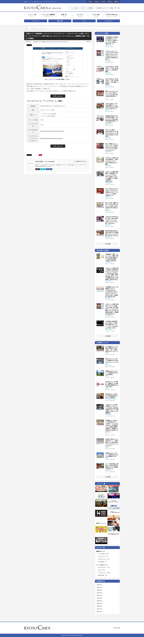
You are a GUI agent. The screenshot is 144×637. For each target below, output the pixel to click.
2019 (98, 603)
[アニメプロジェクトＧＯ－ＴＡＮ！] (114, 530)
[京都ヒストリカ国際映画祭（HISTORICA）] (101, 516)
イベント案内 (39, 28)
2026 (98, 584)
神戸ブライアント (108, 470)
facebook (119, 628)
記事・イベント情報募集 (87, 8)
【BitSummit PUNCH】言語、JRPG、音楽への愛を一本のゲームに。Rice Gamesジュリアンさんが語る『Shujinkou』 (111, 220)
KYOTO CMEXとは (112, 15)
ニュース (55, 28)
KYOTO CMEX (39, 161)
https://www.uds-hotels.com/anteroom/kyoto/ (52, 131)
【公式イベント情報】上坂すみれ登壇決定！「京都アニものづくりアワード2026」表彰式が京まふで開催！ (111, 161)
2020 (98, 600)
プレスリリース (61, 28)
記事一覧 (64, 15)
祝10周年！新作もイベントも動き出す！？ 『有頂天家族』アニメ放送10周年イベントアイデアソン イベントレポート (111, 442)
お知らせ (33, 28)
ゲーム (84, 20)
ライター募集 (74, 8)
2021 (98, 598)
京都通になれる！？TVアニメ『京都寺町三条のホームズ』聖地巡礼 (111, 372)
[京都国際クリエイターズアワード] (101, 491)
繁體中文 (116, 1)
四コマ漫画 (101, 561)
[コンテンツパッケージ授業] (101, 506)
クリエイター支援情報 (48, 15)
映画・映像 (60, 20)
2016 (98, 611)
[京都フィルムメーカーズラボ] (114, 514)
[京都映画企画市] (114, 536)
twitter (117, 628)
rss (114, 628)
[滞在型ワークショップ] (101, 525)
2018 (98, 606)
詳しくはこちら (59, 96)
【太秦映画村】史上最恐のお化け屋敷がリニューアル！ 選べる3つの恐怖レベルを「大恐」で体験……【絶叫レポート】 (111, 40)
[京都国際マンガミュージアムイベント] (114, 519)
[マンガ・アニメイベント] (114, 497)
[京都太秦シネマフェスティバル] (114, 508)
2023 (98, 592)
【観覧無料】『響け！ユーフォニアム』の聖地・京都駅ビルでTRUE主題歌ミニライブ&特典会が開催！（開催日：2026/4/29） (111, 257)
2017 (98, 608)
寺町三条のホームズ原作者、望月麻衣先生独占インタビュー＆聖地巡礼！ (111, 395)
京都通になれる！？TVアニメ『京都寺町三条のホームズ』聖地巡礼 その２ (111, 454)
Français (103, 1)
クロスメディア (108, 20)
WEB (38, 169)
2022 (98, 595)
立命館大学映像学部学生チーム (111, 398)
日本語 (90, 1)
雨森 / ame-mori (108, 72)
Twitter (43, 169)
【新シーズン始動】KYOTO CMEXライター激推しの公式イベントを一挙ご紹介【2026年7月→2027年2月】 (111, 133)
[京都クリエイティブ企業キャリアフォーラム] (101, 532)
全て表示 (108, 243)
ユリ (106, 97)
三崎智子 (107, 352)
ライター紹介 (96, 15)
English (96, 1)
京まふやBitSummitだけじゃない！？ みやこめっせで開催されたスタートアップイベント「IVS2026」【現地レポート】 (111, 192)
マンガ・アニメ (35, 20)
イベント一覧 (32, 15)
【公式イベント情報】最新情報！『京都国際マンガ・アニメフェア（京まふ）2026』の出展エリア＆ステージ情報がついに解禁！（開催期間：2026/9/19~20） (111, 176)
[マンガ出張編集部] (114, 525)
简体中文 (110, 1)
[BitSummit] (101, 543)
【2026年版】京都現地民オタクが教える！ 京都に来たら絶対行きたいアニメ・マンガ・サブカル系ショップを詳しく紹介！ (111, 324)
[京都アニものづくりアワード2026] (114, 492)
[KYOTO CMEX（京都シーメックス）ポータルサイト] (42, 8)
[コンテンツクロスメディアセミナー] (114, 503)
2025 (98, 587)
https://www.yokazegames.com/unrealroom (51, 138)
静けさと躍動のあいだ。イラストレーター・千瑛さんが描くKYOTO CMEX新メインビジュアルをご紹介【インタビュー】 (111, 147)
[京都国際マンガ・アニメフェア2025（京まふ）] (101, 497)
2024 (98, 590)
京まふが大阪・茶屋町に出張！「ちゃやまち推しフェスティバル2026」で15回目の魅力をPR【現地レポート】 (111, 206)
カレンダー (80, 15)
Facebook (49, 169)
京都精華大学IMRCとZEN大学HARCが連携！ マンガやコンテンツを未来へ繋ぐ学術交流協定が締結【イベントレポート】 (111, 119)
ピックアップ (101, 556)
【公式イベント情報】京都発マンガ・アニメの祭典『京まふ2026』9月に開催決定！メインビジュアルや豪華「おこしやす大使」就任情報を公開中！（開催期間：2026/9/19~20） (111, 309)
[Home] (26, 28)
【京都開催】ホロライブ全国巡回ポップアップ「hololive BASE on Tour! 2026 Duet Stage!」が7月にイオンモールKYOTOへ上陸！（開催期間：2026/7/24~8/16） (111, 291)
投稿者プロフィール (80, 161)
